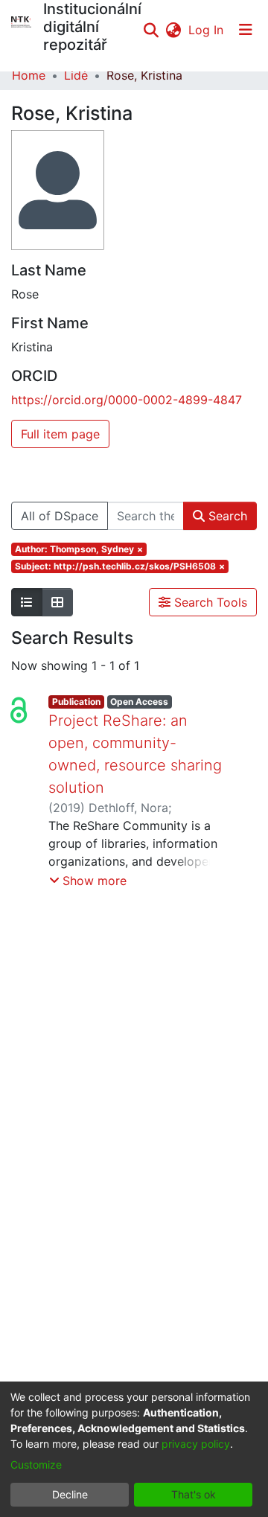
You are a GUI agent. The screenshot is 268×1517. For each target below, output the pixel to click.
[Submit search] (150, 30)
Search (226, 515)
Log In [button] (206, 29)
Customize (36, 1464)
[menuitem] (173, 30)
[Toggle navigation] (245, 30)
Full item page (60, 434)
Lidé (76, 75)
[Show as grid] (57, 602)
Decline (70, 1494)
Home (28, 75)
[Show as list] (26, 602)
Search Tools (208, 602)
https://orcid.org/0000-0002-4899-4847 (126, 399)
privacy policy (196, 1443)
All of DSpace (59, 515)
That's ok (193, 1494)
